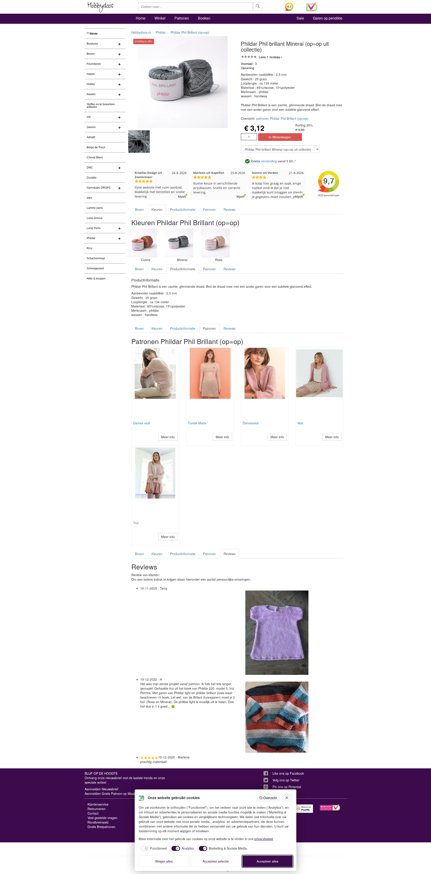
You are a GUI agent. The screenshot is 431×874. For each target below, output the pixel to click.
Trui (136, 523)
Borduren (92, 43)
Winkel (159, 18)
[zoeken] (257, 6)
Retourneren (97, 808)
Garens (91, 127)
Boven (139, 209)
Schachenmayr (96, 258)
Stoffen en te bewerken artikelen (101, 106)
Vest (300, 423)
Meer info (168, 437)
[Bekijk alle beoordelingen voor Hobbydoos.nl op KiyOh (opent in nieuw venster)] (292, 6)
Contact (93, 813)
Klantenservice (98, 804)
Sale (300, 18)
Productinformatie (182, 209)
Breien (91, 53)
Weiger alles (164, 861)
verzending (264, 161)
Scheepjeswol (95, 268)
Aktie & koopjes (96, 278)
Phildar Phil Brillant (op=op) (190, 32)
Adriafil (91, 137)
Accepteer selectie (216, 861)
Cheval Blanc (95, 157)
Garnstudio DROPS (98, 187)
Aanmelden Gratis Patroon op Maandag (113, 793)
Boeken (204, 18)
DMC (90, 167)
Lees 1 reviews (269, 57)
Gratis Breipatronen (101, 826)
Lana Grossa (94, 218)
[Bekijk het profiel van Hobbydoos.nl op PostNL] (303, 808)
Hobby (91, 84)
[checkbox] (153, 848)
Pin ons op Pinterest (287, 787)
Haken (91, 74)
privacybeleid (263, 839)
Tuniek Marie (197, 423)
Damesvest (251, 423)
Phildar (91, 238)
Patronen (181, 18)
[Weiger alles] (287, 797)
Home (140, 18)
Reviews (229, 209)
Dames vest (141, 423)
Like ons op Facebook (288, 773)
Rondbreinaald (98, 822)
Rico (89, 248)
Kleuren (157, 209)
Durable (92, 177)
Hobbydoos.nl (141, 32)
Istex (89, 197)
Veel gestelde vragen (102, 817)
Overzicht (270, 798)
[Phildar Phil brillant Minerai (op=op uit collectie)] (179, 242)
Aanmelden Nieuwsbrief (101, 789)
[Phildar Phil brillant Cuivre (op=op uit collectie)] (142, 242)
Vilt (88, 117)
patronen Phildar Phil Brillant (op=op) (282, 118)
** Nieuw (92, 33)
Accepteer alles (267, 861)
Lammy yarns (95, 207)
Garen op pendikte (327, 18)
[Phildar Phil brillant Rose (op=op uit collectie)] (215, 242)
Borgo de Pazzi (96, 147)
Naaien (91, 94)
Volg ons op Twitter (286, 780)
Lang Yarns (94, 228)
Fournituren (94, 63)
